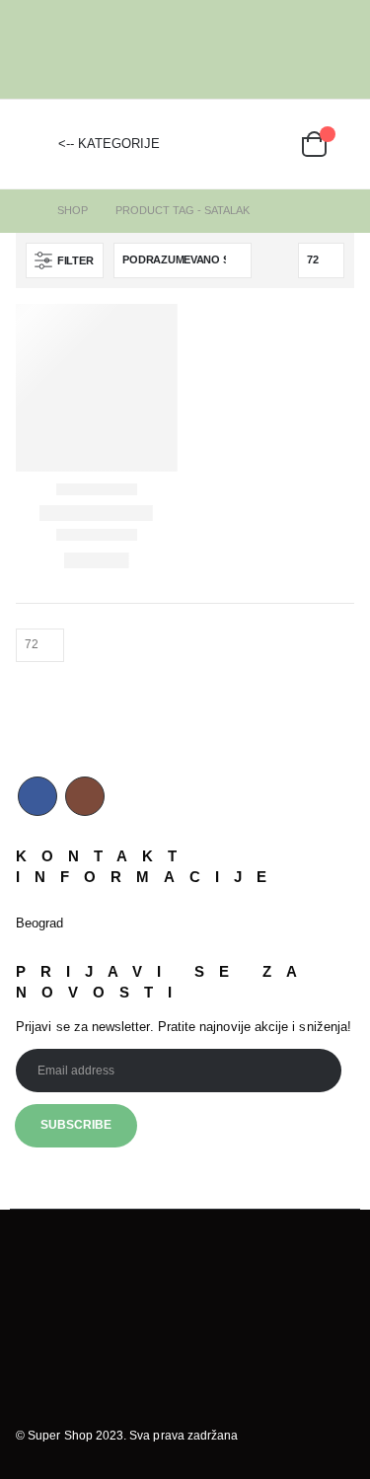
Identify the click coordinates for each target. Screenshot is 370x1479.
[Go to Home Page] (23, 210)
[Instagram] (340, 49)
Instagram (85, 796)
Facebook (37, 796)
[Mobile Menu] (30, 144)
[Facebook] (310, 49)
